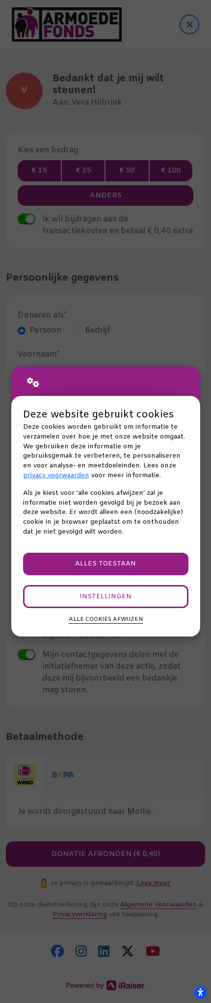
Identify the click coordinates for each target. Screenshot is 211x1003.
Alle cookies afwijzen (106, 619)
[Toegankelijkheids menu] (200, 992)
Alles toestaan (105, 564)
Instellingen (105, 596)
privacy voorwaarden (56, 475)
